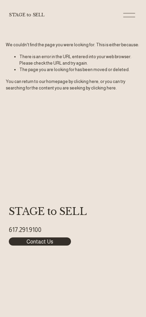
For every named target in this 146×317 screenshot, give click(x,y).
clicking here (86, 81)
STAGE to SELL (26, 14)
